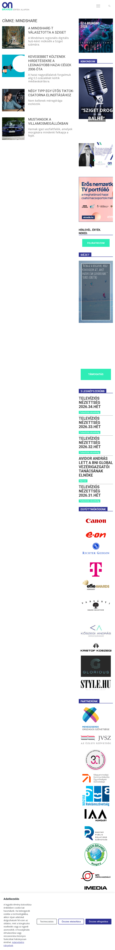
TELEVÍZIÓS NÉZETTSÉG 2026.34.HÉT (90, 402)
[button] (109, 6)
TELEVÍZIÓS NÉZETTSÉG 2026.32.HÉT (90, 442)
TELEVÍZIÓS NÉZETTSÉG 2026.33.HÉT (90, 422)
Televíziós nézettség (89, 412)
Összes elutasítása (71, 921)
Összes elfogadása (98, 921)
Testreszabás (47, 921)
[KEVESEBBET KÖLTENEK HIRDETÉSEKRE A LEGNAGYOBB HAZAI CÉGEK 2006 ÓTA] (13, 66)
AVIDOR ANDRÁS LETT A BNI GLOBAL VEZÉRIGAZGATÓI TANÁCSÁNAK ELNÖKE (96, 466)
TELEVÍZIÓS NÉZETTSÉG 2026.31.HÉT (90, 491)
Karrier (83, 480)
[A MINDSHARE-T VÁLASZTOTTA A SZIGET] (13, 37)
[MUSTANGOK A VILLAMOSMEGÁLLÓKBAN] (13, 128)
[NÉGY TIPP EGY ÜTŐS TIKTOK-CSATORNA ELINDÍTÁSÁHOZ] (13, 100)
